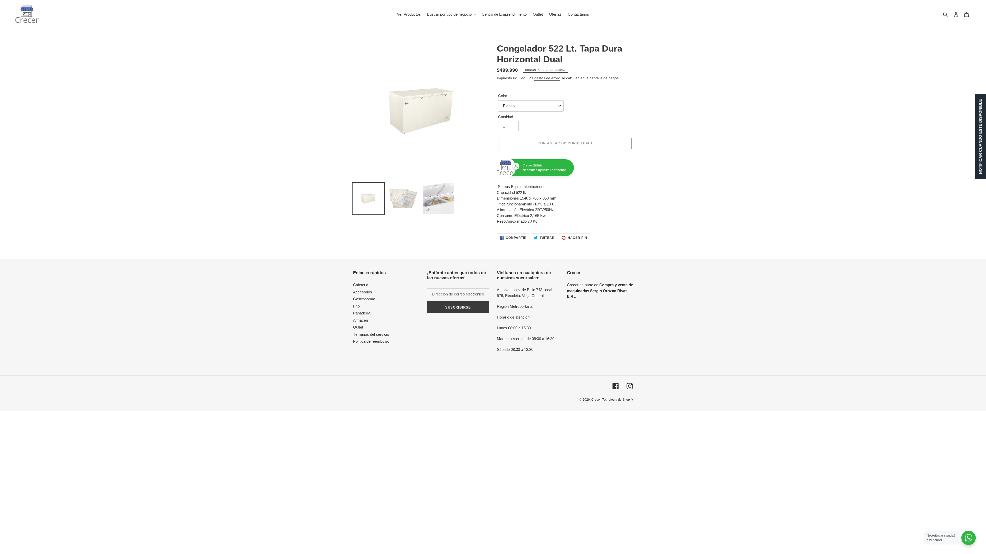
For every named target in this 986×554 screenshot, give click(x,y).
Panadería (361, 313)
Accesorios (362, 292)
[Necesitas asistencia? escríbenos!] (968, 538)
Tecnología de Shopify (617, 399)
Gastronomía (364, 299)
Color (502, 96)
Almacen (360, 320)
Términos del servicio (371, 334)
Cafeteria (360, 285)
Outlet (358, 327)
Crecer (596, 399)
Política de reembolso (371, 341)
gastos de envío (547, 78)
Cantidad (505, 117)
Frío (356, 306)
